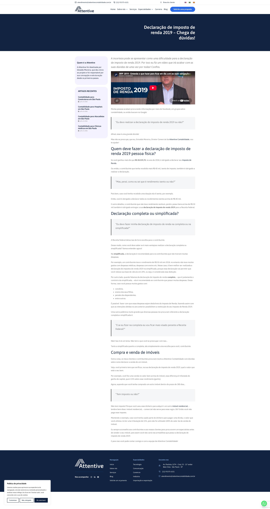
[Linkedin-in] (95, 477)
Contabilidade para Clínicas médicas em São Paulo (89, 127)
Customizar (13, 500)
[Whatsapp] (264, 503)
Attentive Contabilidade (179, 139)
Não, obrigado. (26, 500)
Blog (166, 9)
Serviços (133, 9)
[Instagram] (91, 477)
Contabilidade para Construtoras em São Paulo (89, 98)
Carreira (158, 9)
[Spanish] (194, 2)
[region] (27, 492)
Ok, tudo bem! (41, 500)
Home (112, 9)
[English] (185, 2)
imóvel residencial (180, 406)
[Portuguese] (190, 2)
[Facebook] (98, 477)
